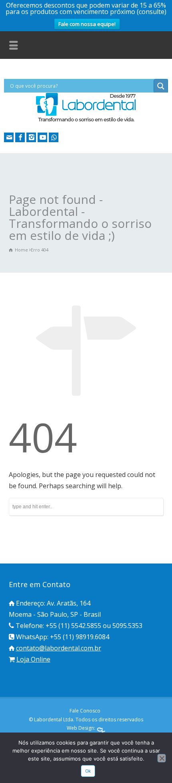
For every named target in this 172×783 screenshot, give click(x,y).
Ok (88, 771)
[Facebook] (20, 137)
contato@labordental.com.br (58, 648)
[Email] (9, 137)
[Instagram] (31, 137)
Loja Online (33, 659)
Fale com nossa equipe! (87, 24)
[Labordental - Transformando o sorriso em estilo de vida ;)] (86, 121)
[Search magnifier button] (161, 86)
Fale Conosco (85, 710)
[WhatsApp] (53, 137)
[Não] (161, 758)
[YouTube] (42, 137)
